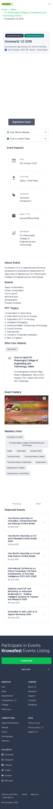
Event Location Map (20, 138)
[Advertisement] (26, 88)
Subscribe (25, 669)
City (3, 687)
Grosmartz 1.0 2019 (14, 437)
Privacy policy (34, 727)
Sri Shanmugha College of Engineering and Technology (26, 444)
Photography (7, 736)
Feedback (32, 704)
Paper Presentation (10, 723)
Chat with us (8, 797)
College (5, 704)
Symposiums (41, 462)
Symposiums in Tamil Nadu (18, 473)
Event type (6, 709)
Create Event (26, 660)
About (31, 687)
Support (31, 696)
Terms (24, 794)
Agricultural (11, 349)
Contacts (32, 700)
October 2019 (35, 451)
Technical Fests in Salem (34, 456)
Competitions (8, 700)
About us (35, 794)
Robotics (6, 740)
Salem (9, 451)
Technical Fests (13, 456)
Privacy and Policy (10, 794)
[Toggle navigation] (49, 4)
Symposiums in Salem (16, 468)
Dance (4, 732)
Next (38, 503)
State (4, 691)
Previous (16, 503)
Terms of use (34, 723)
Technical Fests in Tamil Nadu (19, 462)
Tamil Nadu (21, 451)
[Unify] (8, 4)
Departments (7, 696)
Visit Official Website (19, 132)
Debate (5, 727)
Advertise (32, 691)
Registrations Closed (21, 122)
